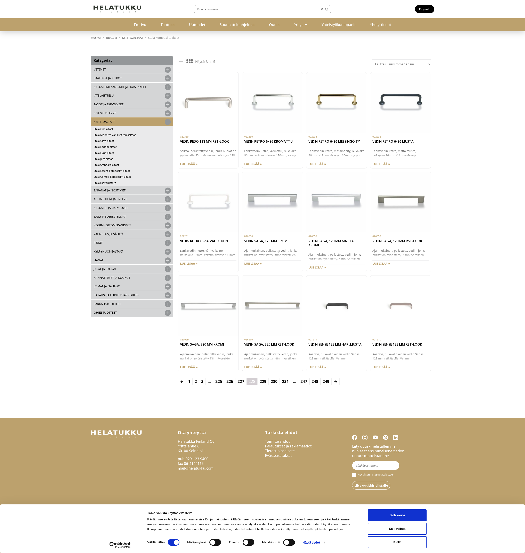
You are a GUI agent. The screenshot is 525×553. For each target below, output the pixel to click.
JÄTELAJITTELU (104, 95)
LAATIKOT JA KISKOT (108, 78)
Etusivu (140, 24)
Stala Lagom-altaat (105, 147)
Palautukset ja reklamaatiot (288, 446)
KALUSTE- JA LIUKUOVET (111, 208)
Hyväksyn (375, 474)
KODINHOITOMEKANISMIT (112, 225)
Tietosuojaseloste (280, 450)
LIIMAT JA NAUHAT (107, 286)
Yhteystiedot (380, 24)
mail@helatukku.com (195, 468)
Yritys (298, 24)
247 (303, 381)
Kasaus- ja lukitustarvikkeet (116, 295)
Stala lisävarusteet (105, 183)
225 (218, 381)
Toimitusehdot (277, 441)
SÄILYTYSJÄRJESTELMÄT (110, 216)
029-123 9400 (197, 458)
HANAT (98, 260)
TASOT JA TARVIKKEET (108, 104)
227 (240, 381)
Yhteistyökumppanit (339, 24)
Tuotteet (168, 24)
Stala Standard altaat (106, 165)
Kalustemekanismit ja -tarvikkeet (120, 87)
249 (326, 381)
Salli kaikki (397, 515)
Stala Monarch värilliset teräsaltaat (115, 135)
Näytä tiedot (311, 542)
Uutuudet (197, 24)
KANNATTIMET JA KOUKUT (112, 278)
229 (263, 381)
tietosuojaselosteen (382, 475)
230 (274, 381)
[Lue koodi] (322, 9)
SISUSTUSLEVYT (105, 113)
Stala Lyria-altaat (104, 153)
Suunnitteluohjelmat (237, 24)
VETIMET (100, 69)
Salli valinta (397, 528)
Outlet (274, 24)
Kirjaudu (424, 9)
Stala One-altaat (103, 129)
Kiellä (397, 542)
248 (315, 381)
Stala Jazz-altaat (103, 159)
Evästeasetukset (278, 455)
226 (229, 381)
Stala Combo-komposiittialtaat (112, 177)
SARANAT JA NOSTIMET (110, 190)
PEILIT (98, 243)
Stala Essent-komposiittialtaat (112, 171)
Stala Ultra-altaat (104, 141)
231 (285, 381)
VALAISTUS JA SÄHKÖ (108, 234)
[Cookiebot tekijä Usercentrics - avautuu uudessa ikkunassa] (120, 545)
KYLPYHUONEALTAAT (108, 251)
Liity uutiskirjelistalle (371, 485)
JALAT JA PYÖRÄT (105, 269)
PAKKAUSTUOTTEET (107, 304)
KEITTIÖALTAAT (132, 38)
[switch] (215, 542)
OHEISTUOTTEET (105, 312)
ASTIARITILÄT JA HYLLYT (110, 199)
